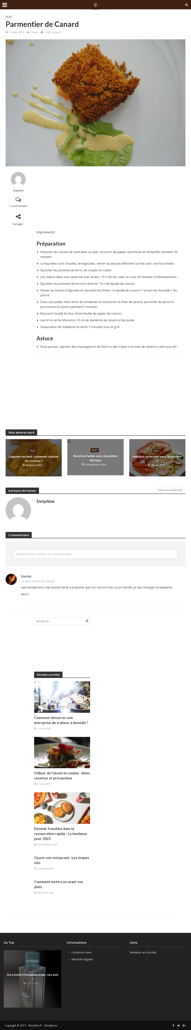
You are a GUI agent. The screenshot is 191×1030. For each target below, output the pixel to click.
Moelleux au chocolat (143, 952)
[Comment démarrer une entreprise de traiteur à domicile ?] (62, 696)
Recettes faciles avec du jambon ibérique (95, 458)
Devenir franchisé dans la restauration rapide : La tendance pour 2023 (60, 833)
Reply (25, 594)
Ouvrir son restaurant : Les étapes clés (61, 860)
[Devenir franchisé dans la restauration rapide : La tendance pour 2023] (62, 808)
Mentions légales (82, 959)
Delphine (18, 190)
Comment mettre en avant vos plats (58, 884)
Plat (9, 16)
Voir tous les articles (170, 490)
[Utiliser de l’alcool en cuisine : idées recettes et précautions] (62, 752)
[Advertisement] (111, 198)
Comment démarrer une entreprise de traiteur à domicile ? (61, 720)
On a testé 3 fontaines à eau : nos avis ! (32, 977)
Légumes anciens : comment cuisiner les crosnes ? (34, 458)
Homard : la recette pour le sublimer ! (157, 458)
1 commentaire (18, 206)
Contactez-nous (81, 952)
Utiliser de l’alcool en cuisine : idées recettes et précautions (62, 775)
